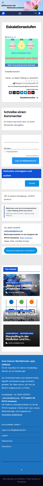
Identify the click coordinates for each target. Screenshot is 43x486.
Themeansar (21, 482)
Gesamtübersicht (12, 282)
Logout (5, 435)
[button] (36, 13)
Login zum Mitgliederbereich (14, 430)
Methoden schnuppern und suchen (17, 173)
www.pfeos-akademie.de (12, 415)
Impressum (6, 446)
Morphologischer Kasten (21, 313)
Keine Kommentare (16, 292)
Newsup (34, 479)
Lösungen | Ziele (25, 311)
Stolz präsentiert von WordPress (14, 479)
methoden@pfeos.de (10, 398)
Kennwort (7, 148)
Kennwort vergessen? (32, 156)
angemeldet (17, 122)
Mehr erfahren (26, 238)
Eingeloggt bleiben (12, 151)
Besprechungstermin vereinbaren (21, 250)
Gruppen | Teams (25, 282)
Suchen (32, 183)
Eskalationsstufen (28, 98)
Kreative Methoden (26, 333)
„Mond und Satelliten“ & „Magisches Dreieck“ (21, 287)
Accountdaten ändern (11, 424)
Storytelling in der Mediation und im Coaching (17, 339)
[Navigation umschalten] (20, 13)
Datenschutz (7, 441)
